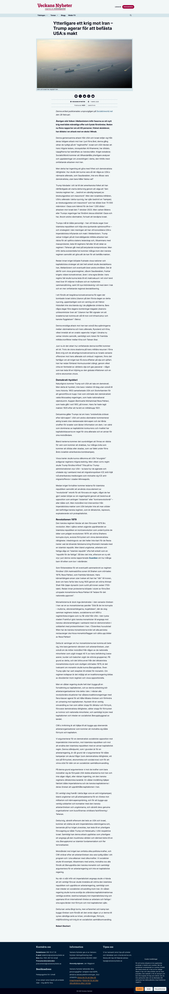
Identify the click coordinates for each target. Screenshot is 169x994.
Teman (53, 15)
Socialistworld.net (105, 111)
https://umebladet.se (112, 970)
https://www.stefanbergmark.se (117, 966)
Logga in (118, 7)
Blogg (63, 15)
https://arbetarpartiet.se (114, 973)
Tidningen (41, 15)
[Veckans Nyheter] (54, 7)
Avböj (149, 989)
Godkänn (140, 989)
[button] (131, 15)
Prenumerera (128, 7)
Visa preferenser (160, 989)
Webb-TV (72, 15)
